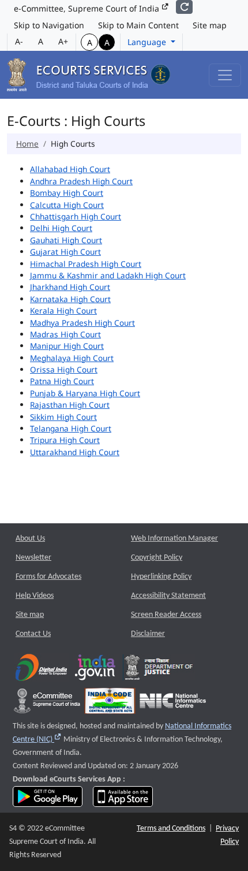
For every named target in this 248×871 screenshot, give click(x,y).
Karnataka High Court (70, 298)
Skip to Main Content (138, 25)
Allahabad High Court (70, 168)
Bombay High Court (66, 192)
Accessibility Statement (168, 596)
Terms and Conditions (171, 828)
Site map (210, 25)
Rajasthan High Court (70, 404)
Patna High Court (62, 380)
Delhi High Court (61, 227)
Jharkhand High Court (70, 286)
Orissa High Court (63, 369)
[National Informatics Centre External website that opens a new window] (172, 704)
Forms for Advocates (48, 576)
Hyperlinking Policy (161, 576)
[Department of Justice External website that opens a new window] (159, 670)
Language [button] (147, 41)
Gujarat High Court (65, 251)
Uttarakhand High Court (74, 451)
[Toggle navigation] (225, 75)
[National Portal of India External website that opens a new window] (96, 670)
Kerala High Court (63, 310)
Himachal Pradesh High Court (85, 263)
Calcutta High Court (67, 204)
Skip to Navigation (49, 25)
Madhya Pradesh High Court (82, 322)
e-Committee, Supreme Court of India (87, 8)
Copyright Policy (156, 557)
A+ (63, 41)
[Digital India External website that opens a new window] (41, 670)
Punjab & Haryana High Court (85, 393)
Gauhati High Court (66, 239)
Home (27, 143)
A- (19, 41)
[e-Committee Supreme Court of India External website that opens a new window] (47, 704)
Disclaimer (148, 634)
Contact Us (33, 634)
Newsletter (33, 557)
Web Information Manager (174, 538)
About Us (30, 538)
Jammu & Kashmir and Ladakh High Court (108, 275)
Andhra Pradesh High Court (81, 181)
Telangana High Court (70, 428)
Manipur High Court (67, 345)
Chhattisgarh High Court (75, 216)
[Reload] (184, 7)
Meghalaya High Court (72, 357)
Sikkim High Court (63, 416)
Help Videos (35, 596)
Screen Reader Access (166, 615)
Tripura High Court (65, 439)
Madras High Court (65, 334)
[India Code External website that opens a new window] (110, 704)
